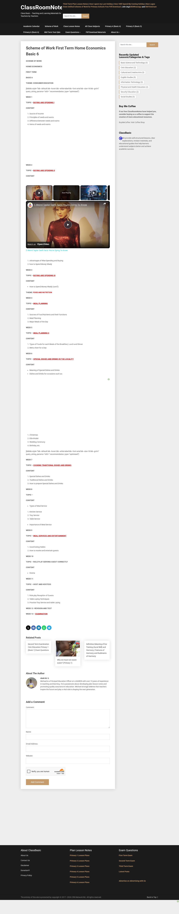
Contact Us (25, 860)
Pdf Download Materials (96, 32)
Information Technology (132, 82)
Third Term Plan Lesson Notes (75, 4)
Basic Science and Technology (134, 63)
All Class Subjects (92, 26)
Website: (29, 756)
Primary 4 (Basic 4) (113, 26)
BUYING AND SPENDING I (43, 102)
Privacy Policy (26, 875)
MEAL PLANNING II (41, 333)
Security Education (130, 92)
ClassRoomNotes (43, 7)
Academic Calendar (31, 26)
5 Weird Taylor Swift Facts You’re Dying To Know (60, 204)
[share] (104, 203)
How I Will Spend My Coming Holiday (129, 4)
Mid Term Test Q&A (52, 32)
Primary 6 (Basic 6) (31, 32)
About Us (114, 32)
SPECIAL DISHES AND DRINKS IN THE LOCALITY (53, 359)
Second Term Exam (127, 861)
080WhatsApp (135, 7)
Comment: (30, 707)
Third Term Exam (126, 866)
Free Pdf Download (113, 7)
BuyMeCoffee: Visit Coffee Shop (132, 122)
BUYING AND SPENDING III (44, 275)
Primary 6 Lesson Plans (79, 882)
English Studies (128, 77)
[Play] (93, 192)
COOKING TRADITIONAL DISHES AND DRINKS (52, 465)
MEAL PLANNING (40, 303)
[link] (30, 205)
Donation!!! (25, 870)
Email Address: (32, 744)
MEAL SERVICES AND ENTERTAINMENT (49, 536)
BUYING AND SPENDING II (44, 170)
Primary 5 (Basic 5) (134, 26)
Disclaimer (25, 865)
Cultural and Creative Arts (132, 72)
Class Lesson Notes (71, 26)
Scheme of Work (51, 26)
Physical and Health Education (134, 87)
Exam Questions (72, 32)
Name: (28, 732)
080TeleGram (150, 7)
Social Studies (128, 97)
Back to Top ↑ (152, 897)
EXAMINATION (41, 614)
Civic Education (128, 67)
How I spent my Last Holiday (101, 4)
